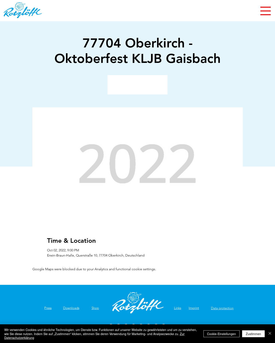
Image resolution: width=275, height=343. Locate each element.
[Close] (269, 334)
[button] (265, 11)
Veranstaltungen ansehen (138, 87)
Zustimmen (253, 334)
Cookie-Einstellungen (221, 334)
